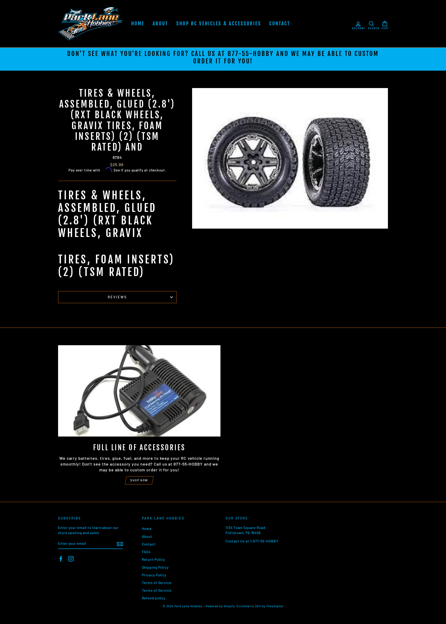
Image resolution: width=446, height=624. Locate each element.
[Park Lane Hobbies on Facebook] (61, 559)
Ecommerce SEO (248, 606)
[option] (223, 59)
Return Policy (153, 559)
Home (137, 23)
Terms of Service (156, 583)
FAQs (146, 552)
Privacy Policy (154, 575)
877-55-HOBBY (251, 54)
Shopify (229, 606)
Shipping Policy (155, 567)
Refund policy (154, 598)
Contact (279, 23)
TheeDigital (274, 606)
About (160, 23)
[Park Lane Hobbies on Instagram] (71, 559)
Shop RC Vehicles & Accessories (218, 23)
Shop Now (139, 480)
